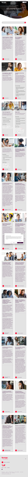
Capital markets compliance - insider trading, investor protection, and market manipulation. (6, 302)
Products (13, 5)
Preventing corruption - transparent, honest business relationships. (6, 263)
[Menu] (25, 2)
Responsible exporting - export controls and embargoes (7, 224)
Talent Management (6, 112)
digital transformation (20, 131)
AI (21, 128)
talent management (5, 126)
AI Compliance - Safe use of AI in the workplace (7, 73)
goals (9, 126)
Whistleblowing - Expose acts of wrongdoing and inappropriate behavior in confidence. (20, 150)
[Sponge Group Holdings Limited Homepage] (5, 458)
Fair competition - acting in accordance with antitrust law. (20, 348)
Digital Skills (17, 112)
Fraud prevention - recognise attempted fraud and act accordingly (20, 392)
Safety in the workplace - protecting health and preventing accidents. (20, 263)
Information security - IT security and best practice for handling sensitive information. (20, 225)
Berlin (5, 467)
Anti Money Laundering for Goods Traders (7, 347)
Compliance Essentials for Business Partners (7, 184)
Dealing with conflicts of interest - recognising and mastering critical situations (20, 301)
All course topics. (16, 5)
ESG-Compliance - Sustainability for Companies (18, 38)
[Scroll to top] (25, 459)
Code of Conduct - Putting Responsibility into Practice (7, 37)
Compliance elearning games (19, 73)
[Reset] (23, 22)
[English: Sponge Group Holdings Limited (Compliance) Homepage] (4, 3)
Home (10, 5)
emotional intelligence (5, 165)
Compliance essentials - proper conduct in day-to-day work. (7, 392)
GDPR (16, 131)
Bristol (2, 467)
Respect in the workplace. (20, 425)
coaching (4, 164)
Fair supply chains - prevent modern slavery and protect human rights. (20, 184)
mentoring (7, 164)
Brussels (8, 467)
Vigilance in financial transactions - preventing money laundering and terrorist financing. (7, 427)
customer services (18, 128)
